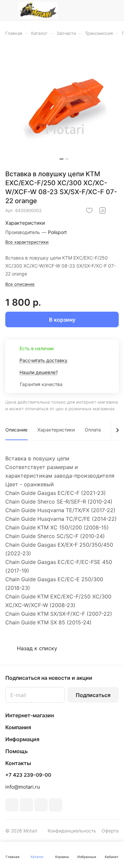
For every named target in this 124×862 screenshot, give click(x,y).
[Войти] (100, 10)
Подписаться (93, 695)
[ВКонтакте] (12, 805)
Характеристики (56, 429)
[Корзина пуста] (113, 10)
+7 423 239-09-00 (28, 775)
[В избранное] (89, 210)
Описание (16, 429)
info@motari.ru (22, 787)
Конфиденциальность (72, 830)
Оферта (110, 830)
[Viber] (41, 805)
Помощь (16, 751)
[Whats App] (55, 805)
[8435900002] (64, 105)
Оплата (93, 429)
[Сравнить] (102, 210)
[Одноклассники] (26, 805)
